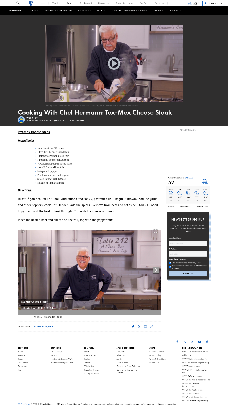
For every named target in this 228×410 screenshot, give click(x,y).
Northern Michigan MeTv (62, 359)
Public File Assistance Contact (195, 351)
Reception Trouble (92, 369)
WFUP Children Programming (195, 400)
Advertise (159, 3)
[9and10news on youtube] (200, 340)
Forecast (171, 206)
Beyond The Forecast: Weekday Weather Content (189, 267)
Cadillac (189, 178)
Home (34, 10)
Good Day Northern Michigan (129, 10)
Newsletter (121, 351)
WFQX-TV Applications (192, 389)
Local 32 (54, 355)
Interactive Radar (185, 206)
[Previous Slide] (22, 270)
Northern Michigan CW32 (62, 362)
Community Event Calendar (128, 366)
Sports (70, 3)
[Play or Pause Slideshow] (23, 231)
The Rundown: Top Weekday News (186, 262)
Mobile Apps (122, 362)
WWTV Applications (191, 366)
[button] (89, 270)
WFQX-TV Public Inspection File (196, 379)
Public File (186, 355)
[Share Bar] (133, 326)
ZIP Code (173, 249)
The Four (144, 3)
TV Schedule (89, 366)
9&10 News (84, 10)
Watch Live (154, 362)
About (86, 351)
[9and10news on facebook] (177, 340)
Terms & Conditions (157, 359)
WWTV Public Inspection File (195, 359)
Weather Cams (202, 206)
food (44, 326)
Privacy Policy (155, 355)
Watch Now (215, 3)
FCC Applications (91, 373)
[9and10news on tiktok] (207, 340)
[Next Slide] (156, 270)
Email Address (176, 238)
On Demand (86, 3)
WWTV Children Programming (195, 362)
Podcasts (175, 10)
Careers (87, 362)
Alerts (118, 359)
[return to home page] (31, 3)
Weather (56, 3)
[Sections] (8, 3)
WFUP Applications (190, 393)
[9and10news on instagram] (192, 340)
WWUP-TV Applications (192, 376)
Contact (87, 359)
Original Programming (58, 10)
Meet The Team (90, 355)
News (42, 3)
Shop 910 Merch (157, 351)
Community (104, 3)
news (50, 326)
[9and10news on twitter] (185, 340)
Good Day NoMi (125, 3)
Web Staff (31, 117)
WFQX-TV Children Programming (190, 385)
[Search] (18, 3)
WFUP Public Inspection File (194, 397)
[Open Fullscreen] (155, 231)
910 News (25, 404)
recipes (37, 326)
